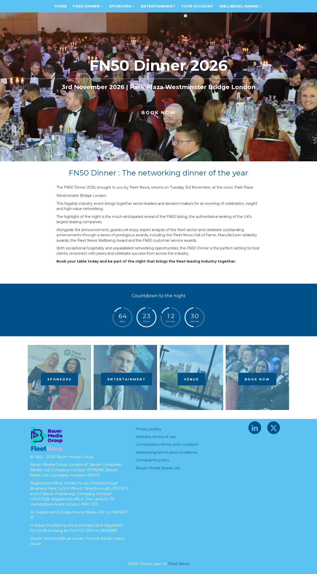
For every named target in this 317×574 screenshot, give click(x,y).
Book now (257, 379)
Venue (191, 379)
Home (61, 6)
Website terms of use (156, 436)
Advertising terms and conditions (166, 452)
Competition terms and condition (167, 444)
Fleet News (178, 563)
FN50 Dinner (87, 6)
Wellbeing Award (239, 6)
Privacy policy (148, 429)
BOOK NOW (158, 112)
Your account (197, 6)
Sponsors (120, 6)
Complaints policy (152, 460)
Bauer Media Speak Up (158, 468)
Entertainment (158, 6)
